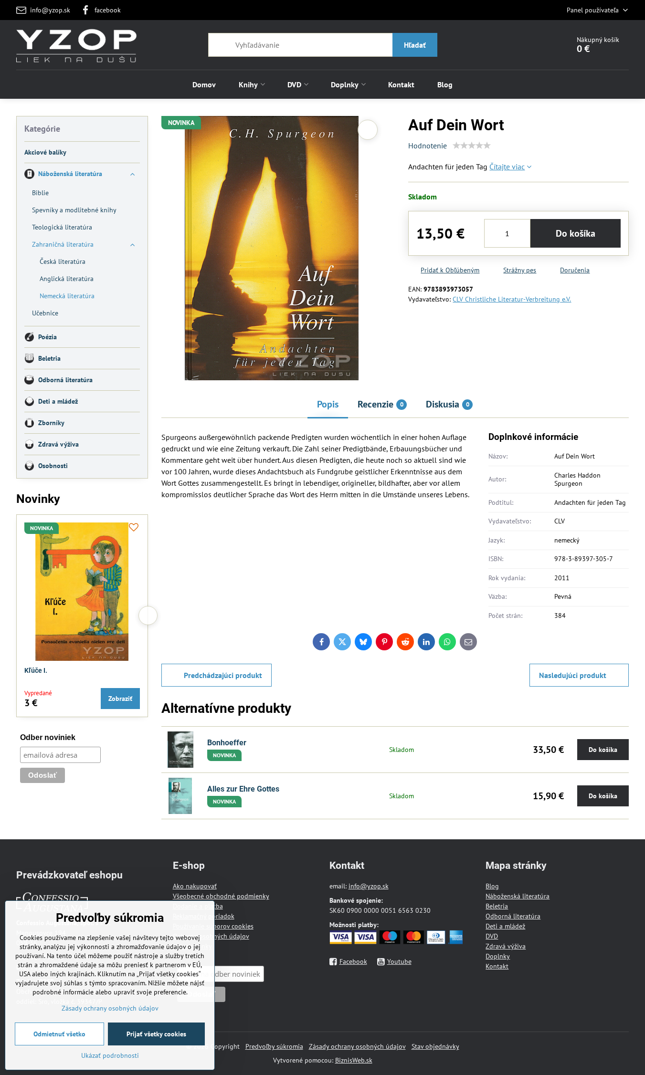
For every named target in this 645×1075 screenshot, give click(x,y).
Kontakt (497, 966)
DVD (492, 936)
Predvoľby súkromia (274, 1046)
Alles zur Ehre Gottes (243, 788)
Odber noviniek (47, 737)
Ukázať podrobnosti (110, 1055)
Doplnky (498, 956)
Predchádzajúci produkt (223, 675)
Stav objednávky (435, 1046)
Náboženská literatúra (518, 896)
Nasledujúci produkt (572, 675)
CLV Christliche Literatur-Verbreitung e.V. (512, 299)
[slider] (472, 145)
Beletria (497, 906)
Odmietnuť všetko (59, 1034)
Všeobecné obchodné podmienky (221, 896)
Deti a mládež (505, 926)
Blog (492, 886)
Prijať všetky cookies (156, 1034)
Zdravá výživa (506, 946)
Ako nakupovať (195, 886)
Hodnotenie (427, 145)
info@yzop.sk (369, 886)
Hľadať (415, 45)
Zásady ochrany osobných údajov (357, 1046)
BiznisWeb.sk (353, 1060)
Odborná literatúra (513, 916)
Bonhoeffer (226, 742)
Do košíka (575, 233)
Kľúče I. (35, 670)
